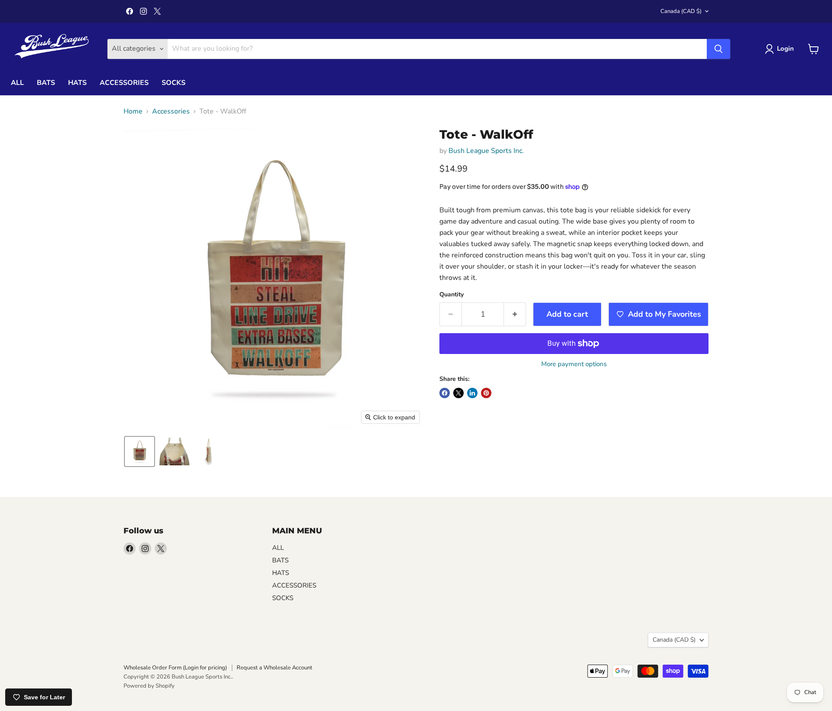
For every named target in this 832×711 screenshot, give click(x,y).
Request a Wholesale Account (274, 668)
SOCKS (173, 83)
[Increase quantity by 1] (515, 314)
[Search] (718, 49)
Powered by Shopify (149, 686)
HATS (77, 83)
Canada (681, 11)
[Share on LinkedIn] (472, 393)
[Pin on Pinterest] (486, 393)
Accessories (171, 111)
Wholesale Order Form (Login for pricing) (175, 668)
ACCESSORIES (124, 83)
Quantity (451, 294)
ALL (17, 83)
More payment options (574, 364)
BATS (46, 83)
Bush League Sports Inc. (486, 151)
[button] (139, 451)
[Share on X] (458, 393)
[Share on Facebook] (444, 393)
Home (133, 111)
